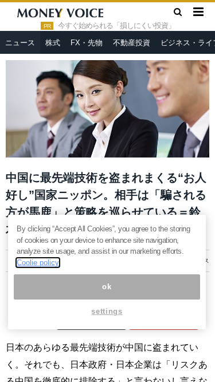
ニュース (20, 42)
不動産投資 (131, 42)
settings (106, 311)
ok (106, 286)
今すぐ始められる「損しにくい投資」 (116, 26)
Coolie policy (38, 262)
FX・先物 (87, 42)
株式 (52, 42)
